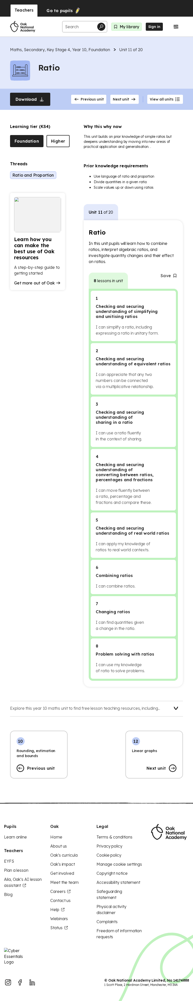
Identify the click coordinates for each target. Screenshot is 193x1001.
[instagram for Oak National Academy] (8, 982)
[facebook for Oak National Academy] (20, 982)
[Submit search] (101, 27)
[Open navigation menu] (176, 27)
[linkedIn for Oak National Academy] (32, 982)
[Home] (22, 27)
